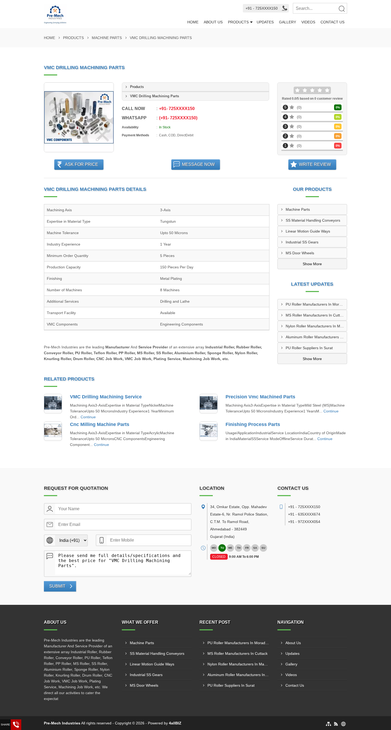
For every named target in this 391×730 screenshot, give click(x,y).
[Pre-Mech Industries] (114, 14)
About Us (213, 22)
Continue (88, 417)
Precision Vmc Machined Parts (260, 396)
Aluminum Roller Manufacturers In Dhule (316, 337)
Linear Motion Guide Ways (308, 231)
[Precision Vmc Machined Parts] (208, 403)
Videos (308, 22)
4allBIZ (175, 723)
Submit (57, 586)
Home (192, 22)
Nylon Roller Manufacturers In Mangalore (316, 326)
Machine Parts (107, 38)
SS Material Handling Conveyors (313, 220)
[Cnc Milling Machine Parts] (53, 431)
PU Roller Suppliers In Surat (309, 348)
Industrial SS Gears (302, 242)
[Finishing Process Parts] (208, 431)
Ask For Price (81, 164)
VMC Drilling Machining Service (106, 396)
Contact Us (332, 22)
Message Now (198, 164)
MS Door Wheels (300, 253)
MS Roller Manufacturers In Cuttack (316, 315)
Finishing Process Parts (253, 424)
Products (238, 22)
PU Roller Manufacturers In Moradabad (316, 304)
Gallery (287, 22)
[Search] (341, 8)
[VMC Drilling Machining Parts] (79, 117)
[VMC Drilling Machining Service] (53, 403)
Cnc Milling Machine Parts (99, 424)
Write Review (315, 164)
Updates (265, 22)
